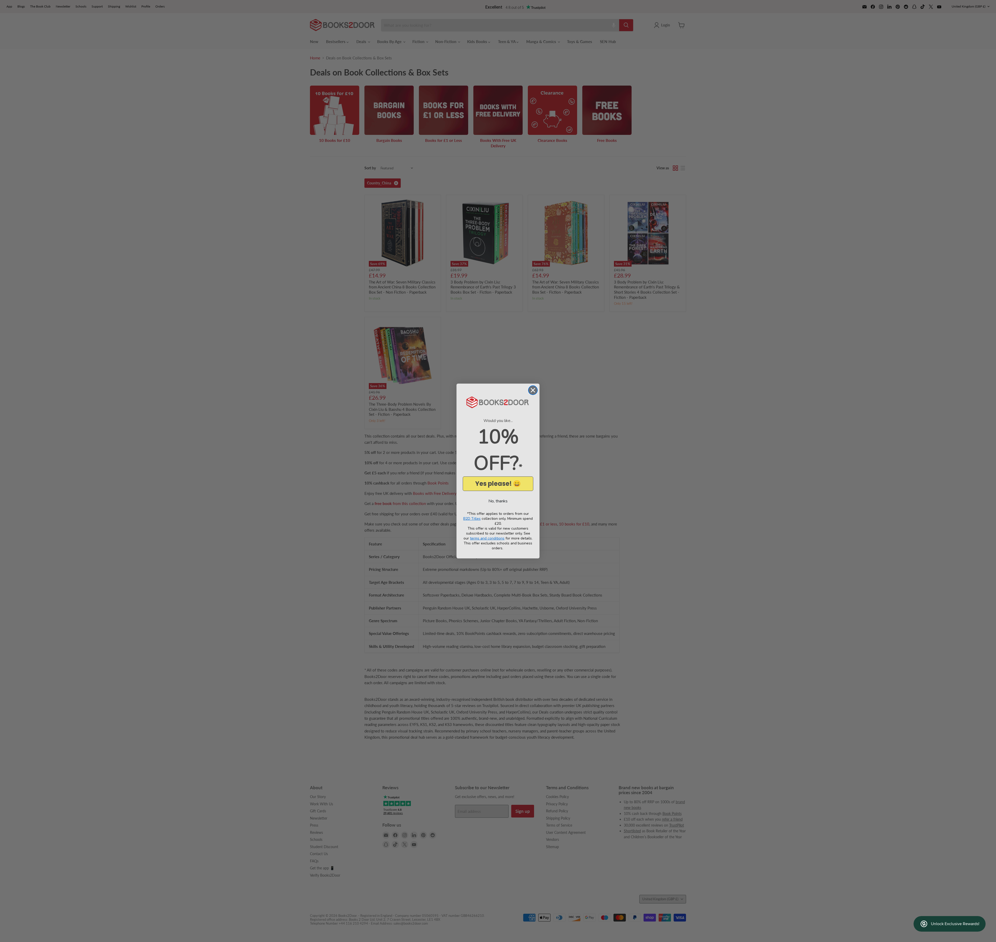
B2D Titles (472, 518)
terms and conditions (487, 538)
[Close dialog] (532, 390)
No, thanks (498, 501)
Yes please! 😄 (498, 483)
